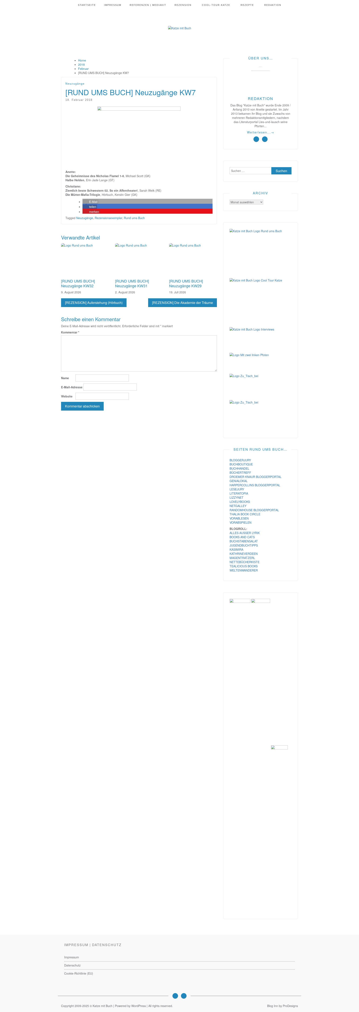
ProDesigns (290, 1006)
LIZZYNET (236, 497)
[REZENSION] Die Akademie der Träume (182, 302)
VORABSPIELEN (240, 522)
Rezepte (247, 5)
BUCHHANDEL (239, 468)
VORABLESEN (239, 518)
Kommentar (70, 332)
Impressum (112, 5)
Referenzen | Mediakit (148, 5)
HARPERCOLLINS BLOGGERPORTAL (255, 485)
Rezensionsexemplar (108, 218)
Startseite (87, 5)
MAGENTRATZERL (242, 558)
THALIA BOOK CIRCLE (245, 514)
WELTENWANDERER (244, 570)
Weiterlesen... (260, 132)
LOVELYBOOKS (240, 502)
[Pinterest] (184, 996)
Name (65, 378)
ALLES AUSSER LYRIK (245, 533)
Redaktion (272, 5)
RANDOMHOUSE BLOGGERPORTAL (254, 510)
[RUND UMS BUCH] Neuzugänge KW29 (186, 283)
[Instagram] (175, 996)
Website (67, 396)
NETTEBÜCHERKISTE (244, 562)
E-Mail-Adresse (71, 387)
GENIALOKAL (239, 481)
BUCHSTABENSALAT (244, 541)
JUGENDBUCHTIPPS (244, 545)
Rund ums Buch (134, 218)
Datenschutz (72, 965)
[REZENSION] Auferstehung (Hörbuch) (94, 302)
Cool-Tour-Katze (216, 5)
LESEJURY (237, 489)
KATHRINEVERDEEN (244, 554)
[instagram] (256, 139)
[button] (90, 202)
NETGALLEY (238, 506)
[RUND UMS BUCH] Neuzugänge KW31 (132, 283)
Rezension (183, 5)
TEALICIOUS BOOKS (244, 566)
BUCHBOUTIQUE (241, 464)
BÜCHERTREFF (240, 472)
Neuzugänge (75, 83)
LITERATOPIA (239, 493)
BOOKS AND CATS (242, 537)
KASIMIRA (236, 549)
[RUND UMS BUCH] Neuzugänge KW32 (78, 283)
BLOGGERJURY (240, 460)
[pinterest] (265, 139)
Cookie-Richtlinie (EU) (78, 973)
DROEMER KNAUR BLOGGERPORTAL (256, 477)
